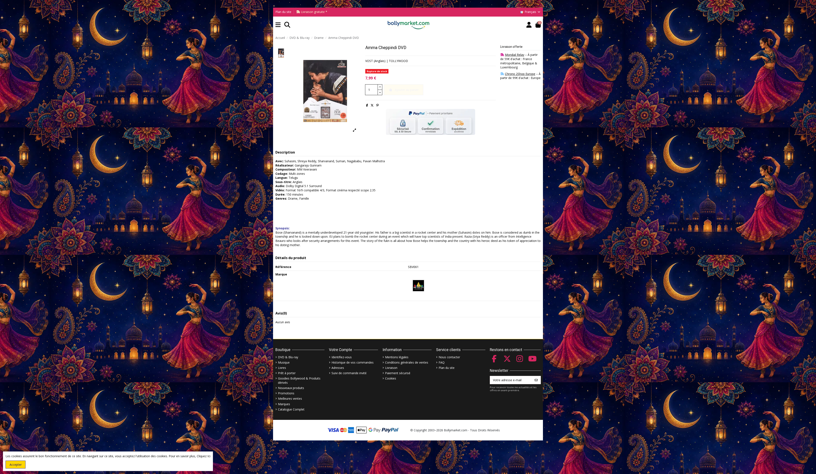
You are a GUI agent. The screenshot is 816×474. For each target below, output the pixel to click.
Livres (282, 368)
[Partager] (367, 105)
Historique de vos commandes (353, 362)
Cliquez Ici (203, 456)
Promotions (286, 393)
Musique (284, 362)
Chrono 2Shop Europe (520, 74)
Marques (284, 404)
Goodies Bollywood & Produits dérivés (299, 380)
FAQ (442, 362)
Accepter (16, 465)
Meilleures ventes (290, 398)
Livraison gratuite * (313, 12)
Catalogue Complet (291, 409)
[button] (278, 25)
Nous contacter (449, 357)
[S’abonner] (536, 380)
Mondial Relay (514, 55)
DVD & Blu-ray (288, 357)
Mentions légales (396, 357)
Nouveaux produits (291, 388)
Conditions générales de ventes (406, 362)
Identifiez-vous (342, 357)
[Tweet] (372, 105)
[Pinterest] (377, 105)
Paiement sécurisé (397, 373)
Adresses (338, 368)
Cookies (390, 378)
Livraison (391, 368)
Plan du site (283, 12)
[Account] (529, 25)
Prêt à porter (287, 373)
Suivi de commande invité (349, 373)
